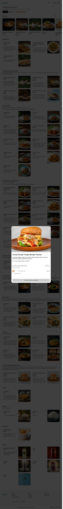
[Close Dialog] (48, 229)
